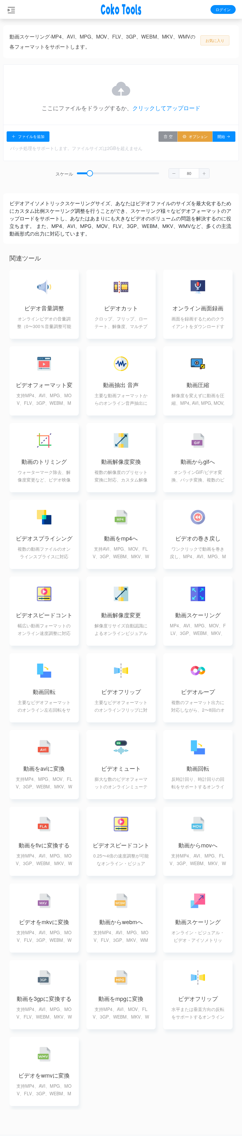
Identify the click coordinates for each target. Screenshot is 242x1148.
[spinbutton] (189, 173)
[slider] (143, 173)
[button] (174, 173)
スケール (64, 173)
